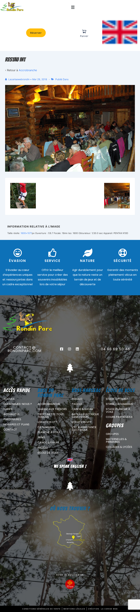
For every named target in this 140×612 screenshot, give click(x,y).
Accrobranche (28, 70)
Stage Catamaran (119, 404)
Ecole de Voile (48, 453)
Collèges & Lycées (119, 447)
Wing (41, 437)
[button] (73, 7)
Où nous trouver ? (70, 508)
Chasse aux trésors (52, 409)
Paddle (43, 448)
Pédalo (77, 399)
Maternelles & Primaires (116, 440)
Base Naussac (86, 390)
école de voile (120, 390)
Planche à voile (49, 432)
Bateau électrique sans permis (85, 415)
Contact (10, 429)
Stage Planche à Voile (118, 410)
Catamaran (46, 427)
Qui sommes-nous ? (17, 404)
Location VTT (47, 422)
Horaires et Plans (16, 424)
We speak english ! (70, 466)
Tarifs (7, 409)
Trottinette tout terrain (51, 415)
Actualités (11, 414)
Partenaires (12, 419)
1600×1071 (26, 233)
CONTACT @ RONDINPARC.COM (24, 349)
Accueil (9, 399)
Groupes (112, 434)
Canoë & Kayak (48, 442)
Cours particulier (119, 417)
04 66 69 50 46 (115, 349)
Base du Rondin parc (51, 393)
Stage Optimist (117, 399)
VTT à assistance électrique (84, 428)
